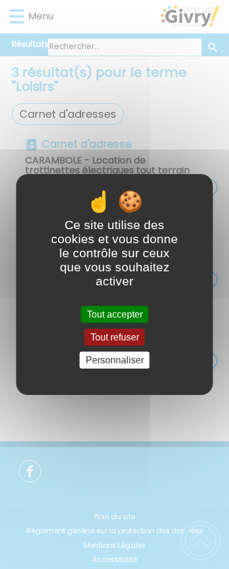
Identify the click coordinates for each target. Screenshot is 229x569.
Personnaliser (115, 360)
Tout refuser (114, 337)
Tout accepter (115, 314)
